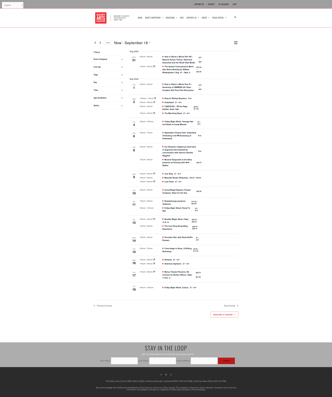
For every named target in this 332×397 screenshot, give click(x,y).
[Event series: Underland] (154, 102)
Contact (211, 4)
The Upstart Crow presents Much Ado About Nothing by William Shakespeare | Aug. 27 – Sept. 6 (178, 69)
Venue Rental (218, 17)
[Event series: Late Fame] (154, 181)
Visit (182, 17)
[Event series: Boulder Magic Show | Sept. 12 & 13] (154, 219)
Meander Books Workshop (176, 177)
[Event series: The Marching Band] (154, 113)
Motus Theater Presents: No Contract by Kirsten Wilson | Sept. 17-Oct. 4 (177, 274)
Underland (169, 102)
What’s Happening (153, 17)
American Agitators (172, 263)
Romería (168, 259)
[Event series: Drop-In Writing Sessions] (155, 98)
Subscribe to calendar (223, 314)
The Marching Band (173, 113)
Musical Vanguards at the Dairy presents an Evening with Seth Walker (177, 162)
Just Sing (168, 173)
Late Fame (169, 181)
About (204, 17)
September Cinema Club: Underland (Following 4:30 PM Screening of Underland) (179, 135)
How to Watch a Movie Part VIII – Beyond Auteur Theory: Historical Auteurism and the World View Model (178, 59)
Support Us (199, 4)
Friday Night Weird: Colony (176, 287)
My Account (224, 4)
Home (140, 17)
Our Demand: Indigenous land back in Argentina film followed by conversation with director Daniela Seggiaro (179, 151)
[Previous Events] (95, 42)
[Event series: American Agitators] (154, 263)
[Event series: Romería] (154, 259)
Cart (235, 4)
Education (170, 17)
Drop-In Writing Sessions (175, 98)
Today (108, 42)
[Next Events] (100, 42)
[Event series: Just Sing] (154, 173)
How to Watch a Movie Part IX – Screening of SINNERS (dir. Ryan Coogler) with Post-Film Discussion (178, 87)
